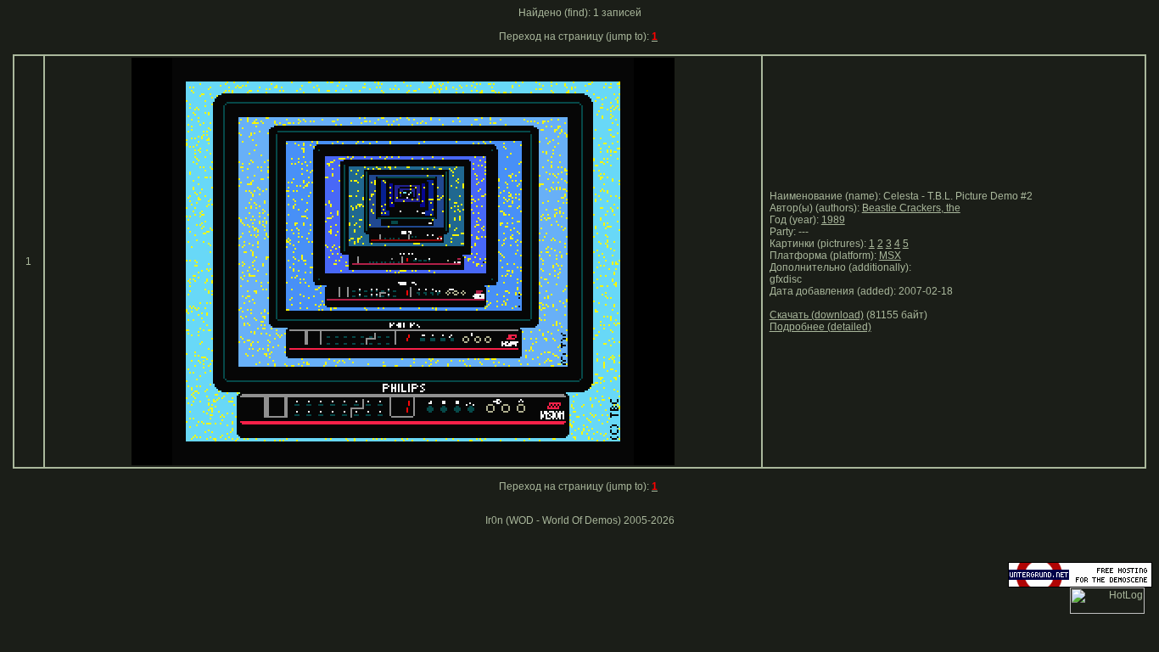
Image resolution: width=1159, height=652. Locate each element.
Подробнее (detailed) (820, 327)
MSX (890, 255)
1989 (833, 220)
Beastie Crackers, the (911, 208)
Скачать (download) (817, 315)
